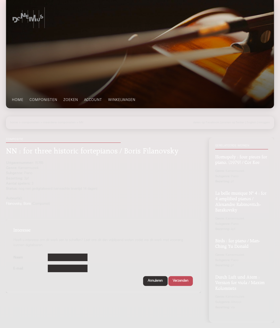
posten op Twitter (233, 122)
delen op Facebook (206, 122)
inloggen (264, 122)
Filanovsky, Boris (18, 204)
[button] (155, 281)
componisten (43, 100)
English (251, 122)
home (17, 100)
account (93, 100)
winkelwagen (121, 100)
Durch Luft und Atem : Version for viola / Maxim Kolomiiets (240, 282)
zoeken (70, 100)
